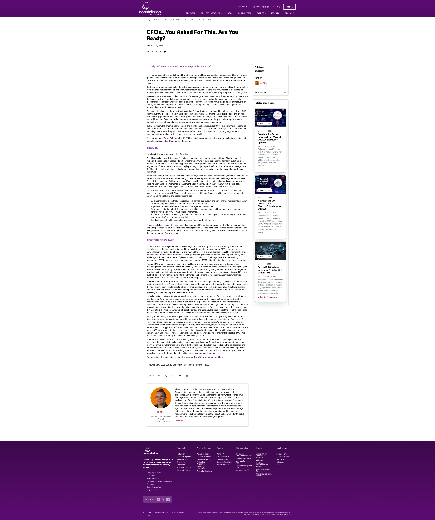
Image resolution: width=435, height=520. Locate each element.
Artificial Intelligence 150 (244, 467)
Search (288, 13)
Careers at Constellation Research (159, 481)
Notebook (280, 462)
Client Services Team (155, 487)
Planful (167, 138)
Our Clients (151, 476)
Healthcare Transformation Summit (262, 465)
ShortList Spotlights (224, 462)
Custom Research (204, 459)
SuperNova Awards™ (244, 458)
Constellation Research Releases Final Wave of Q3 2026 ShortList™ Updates (269, 138)
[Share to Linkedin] (156, 51)
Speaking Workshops (201, 468)
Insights (275, 13)
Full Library (181, 454)
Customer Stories (283, 457)
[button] (148, 51)
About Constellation (261, 7)
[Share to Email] (160, 51)
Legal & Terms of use (155, 490)
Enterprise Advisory (204, 471)
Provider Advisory (204, 457)
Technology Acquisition (201, 463)
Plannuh (173, 141)
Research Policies (184, 470)
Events (260, 13)
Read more (179, 421)
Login (275, 7)
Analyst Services (210, 13)
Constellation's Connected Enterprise (261, 456)
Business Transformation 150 (243, 455)
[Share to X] (152, 51)
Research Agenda (183, 457)
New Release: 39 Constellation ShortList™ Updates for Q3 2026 (270, 204)
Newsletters (281, 459)
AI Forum (259, 460)
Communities (244, 13)
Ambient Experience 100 (244, 462)
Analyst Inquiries (203, 454)
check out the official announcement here (203, 357)
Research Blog (182, 459)
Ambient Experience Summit (264, 475)
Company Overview (154, 473)
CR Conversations (223, 465)
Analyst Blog (160, 20)
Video (278, 465)
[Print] (164, 51)
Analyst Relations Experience (263, 470)
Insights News (281, 454)
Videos (229, 13)
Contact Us (242, 7)
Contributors (181, 465)
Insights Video (222, 459)
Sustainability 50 (242, 470)
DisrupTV (220, 454)
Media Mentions (153, 478)
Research (191, 13)
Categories (260, 91)
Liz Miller (160, 412)
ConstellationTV (223, 457)
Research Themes (184, 467)
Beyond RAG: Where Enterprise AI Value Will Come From (270, 270)
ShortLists (181, 462)
